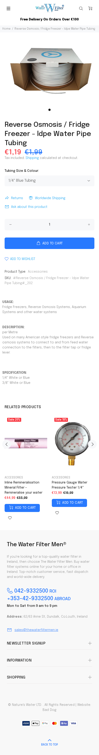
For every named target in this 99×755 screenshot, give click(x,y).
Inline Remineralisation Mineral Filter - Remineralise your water (23, 487)
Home (6, 29)
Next (92, 444)
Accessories (38, 271)
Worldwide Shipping (50, 198)
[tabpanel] (49, 69)
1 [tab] (49, 110)
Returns (17, 198)
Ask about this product (29, 207)
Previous (6, 444)
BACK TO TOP (49, 745)
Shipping (32, 158)
